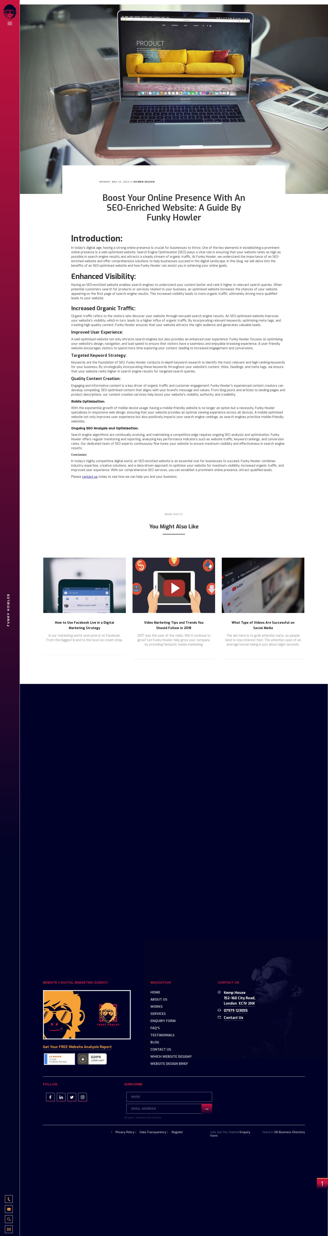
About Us (158, 999)
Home (155, 992)
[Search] (9, 1219)
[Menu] (10, 23)
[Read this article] (84, 585)
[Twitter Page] (71, 1097)
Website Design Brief (169, 1064)
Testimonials (162, 1035)
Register (177, 1132)
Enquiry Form (163, 1021)
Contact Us (160, 1049)
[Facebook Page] (50, 1097)
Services (158, 1014)
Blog (154, 1042)
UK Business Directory (289, 1132)
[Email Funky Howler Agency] (9, 1209)
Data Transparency (153, 1132)
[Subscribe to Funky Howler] (9, 1229)
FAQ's (155, 1028)
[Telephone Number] (9, 1199)
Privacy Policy (125, 1132)
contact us (90, 477)
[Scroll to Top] (322, 1183)
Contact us (233, 1017)
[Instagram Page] (82, 1097)
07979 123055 (236, 1010)
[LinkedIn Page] (61, 1097)
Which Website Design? (171, 1056)
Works (156, 1006)
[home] (10, 12)
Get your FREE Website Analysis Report (77, 1047)
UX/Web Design (144, 182)
